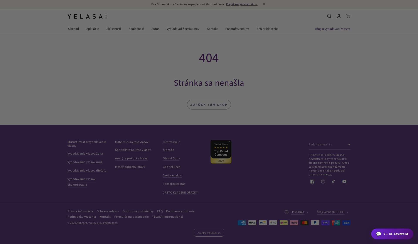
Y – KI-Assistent (392, 234)
